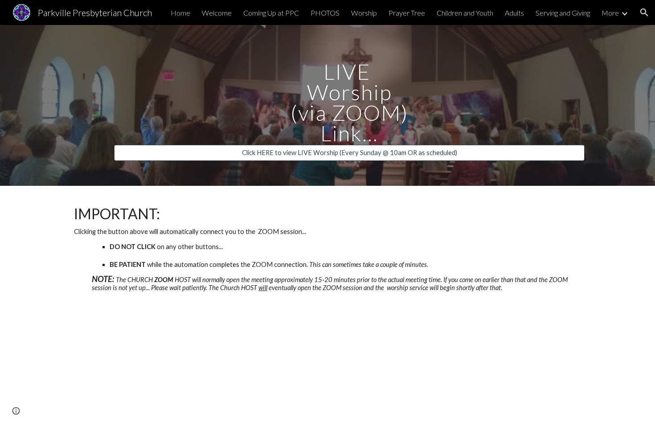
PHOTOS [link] (325, 12)
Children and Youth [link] (465, 12)
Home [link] (180, 12)
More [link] (610, 12)
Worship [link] (364, 12)
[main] (349, 97)
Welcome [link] (217, 12)
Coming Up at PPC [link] (271, 12)
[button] (644, 12)
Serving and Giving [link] (563, 12)
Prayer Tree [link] (407, 12)
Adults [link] (514, 12)
